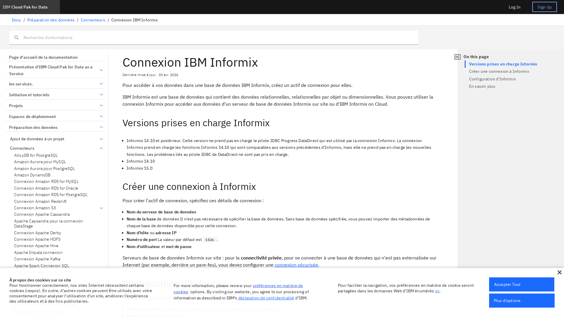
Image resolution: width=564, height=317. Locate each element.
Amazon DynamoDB (32, 175)
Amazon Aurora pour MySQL (40, 161)
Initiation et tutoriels (29, 94)
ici (437, 291)
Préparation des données (51, 20)
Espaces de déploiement (32, 116)
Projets (16, 105)
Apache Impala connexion (38, 252)
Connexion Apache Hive (36, 245)
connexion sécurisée (296, 265)
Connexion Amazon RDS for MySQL (46, 181)
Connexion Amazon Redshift (40, 201)
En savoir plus (482, 86)
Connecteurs (93, 20)
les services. (21, 84)
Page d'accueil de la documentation (43, 57)
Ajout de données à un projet (37, 138)
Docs (16, 20)
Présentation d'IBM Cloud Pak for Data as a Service (51, 70)
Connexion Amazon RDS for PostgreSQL (51, 194)
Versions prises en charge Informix (503, 64)
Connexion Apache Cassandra (42, 214)
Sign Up (545, 7)
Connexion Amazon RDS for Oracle (46, 188)
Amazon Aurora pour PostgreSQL (44, 168)
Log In (515, 7)
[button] (560, 272)
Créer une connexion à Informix (499, 71)
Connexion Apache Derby (37, 232)
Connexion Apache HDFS (37, 239)
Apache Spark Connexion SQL (41, 265)
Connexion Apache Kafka (37, 259)
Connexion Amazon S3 (35, 207)
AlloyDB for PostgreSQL (36, 155)
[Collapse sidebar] (457, 56)
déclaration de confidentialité (266, 298)
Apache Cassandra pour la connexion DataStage (48, 224)
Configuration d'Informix (492, 79)
